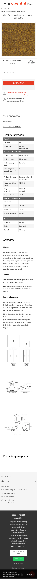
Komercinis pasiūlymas (12, 127)
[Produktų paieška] (9, 4)
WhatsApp (18, 558)
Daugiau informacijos (8, 576)
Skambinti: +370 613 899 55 (18, 553)
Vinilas (5, 9)
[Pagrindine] (1, 9)
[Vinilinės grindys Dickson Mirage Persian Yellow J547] (18, 39)
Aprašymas (7, 121)
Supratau (29, 574)
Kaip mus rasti (18, 563)
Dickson (10, 9)
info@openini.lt (9, 497)
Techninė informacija (11, 116)
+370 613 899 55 (9, 493)
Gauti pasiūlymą (18, 83)
